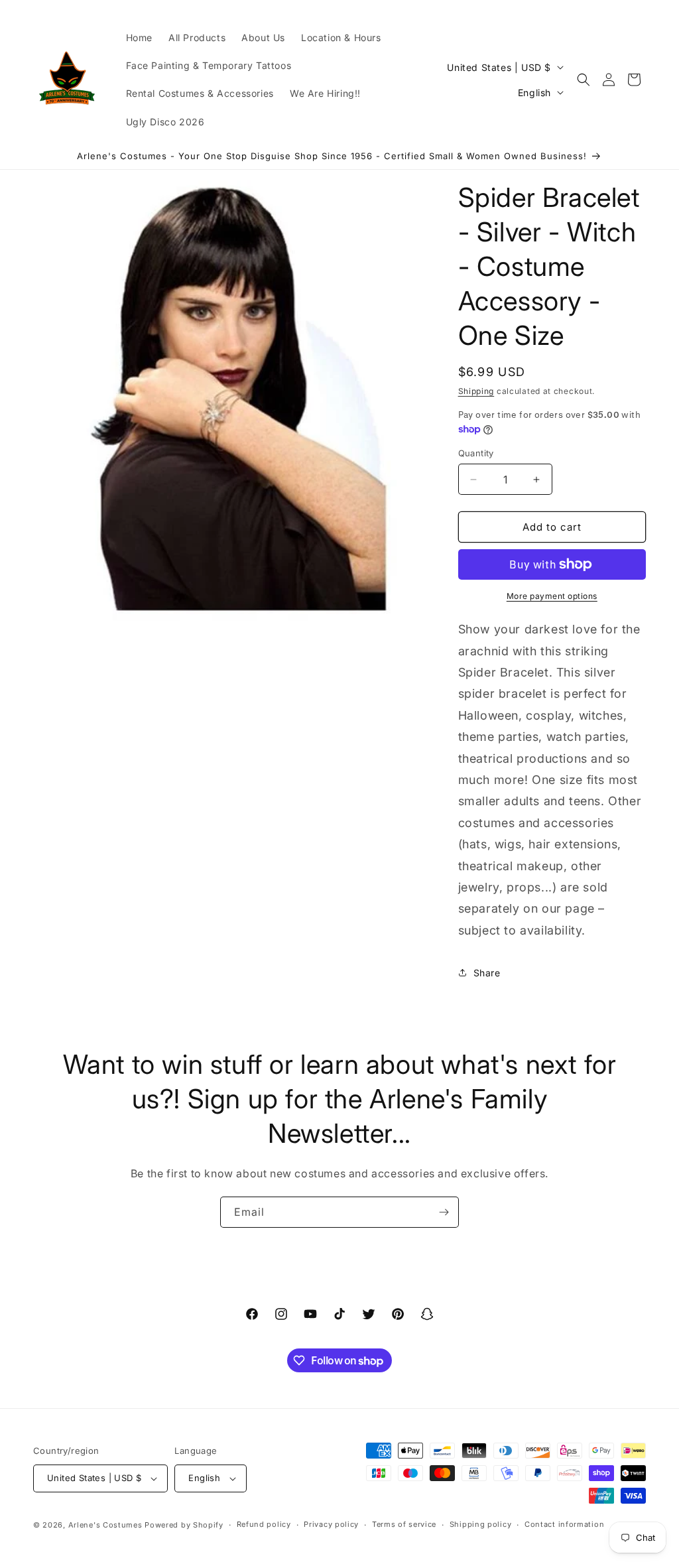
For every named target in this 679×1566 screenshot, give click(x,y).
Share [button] (487, 972)
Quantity (476, 453)
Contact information (564, 1524)
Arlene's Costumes (105, 1525)
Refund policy (264, 1524)
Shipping (476, 391)
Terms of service (404, 1524)
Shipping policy (481, 1524)
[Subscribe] (443, 1212)
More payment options (552, 596)
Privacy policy (331, 1524)
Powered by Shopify (184, 1525)
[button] (583, 79)
